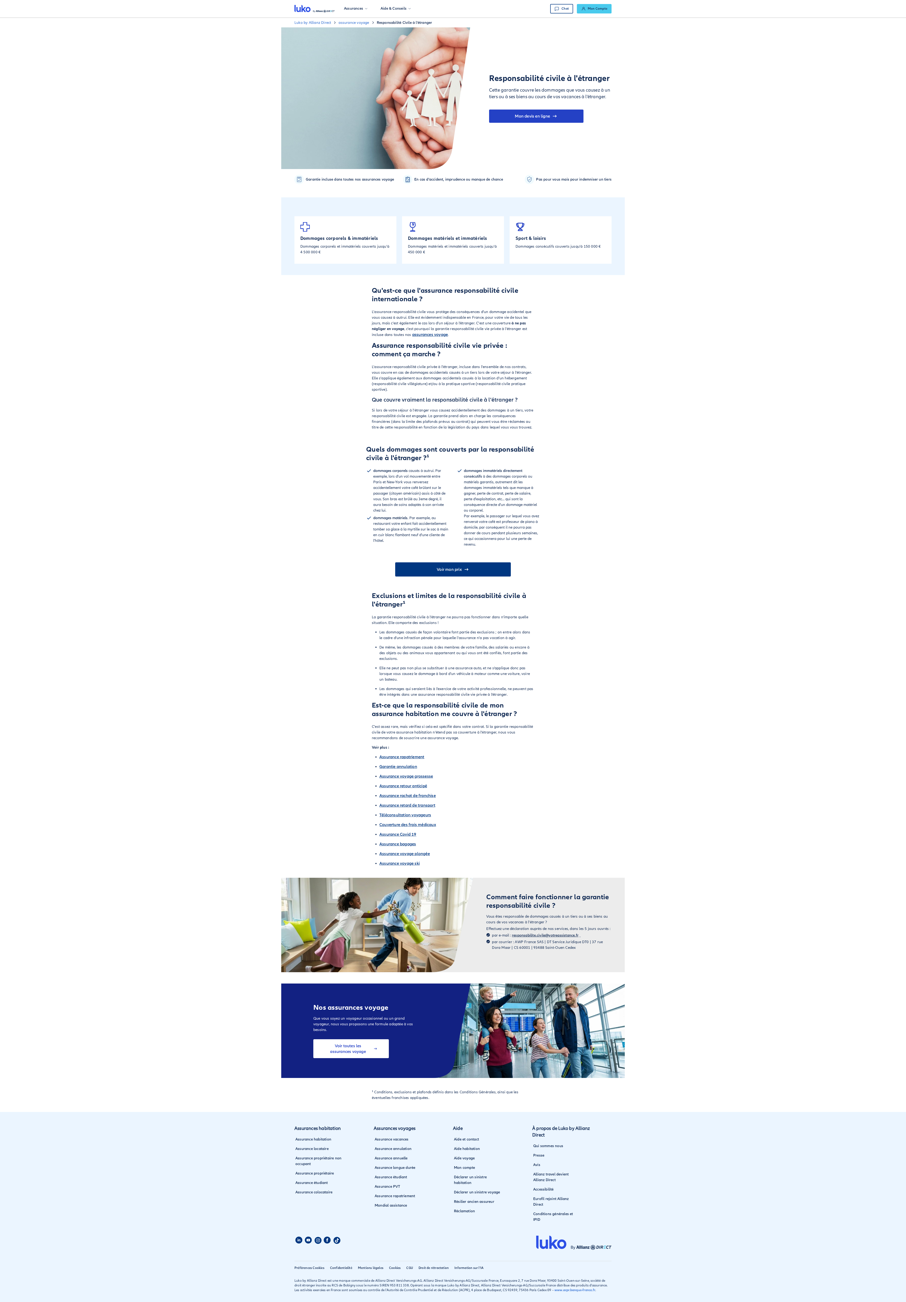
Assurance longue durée (395, 1167)
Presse (538, 1155)
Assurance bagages (397, 844)
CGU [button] (409, 1268)
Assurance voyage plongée (404, 853)
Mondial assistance (391, 1205)
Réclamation (464, 1211)
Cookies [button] (395, 1268)
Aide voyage (464, 1158)
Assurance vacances (392, 1139)
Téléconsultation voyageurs (405, 815)
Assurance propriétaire (314, 1173)
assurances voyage (430, 334)
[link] (594, 8)
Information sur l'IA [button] (468, 1268)
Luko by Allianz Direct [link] (312, 22)
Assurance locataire (312, 1148)
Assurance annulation (393, 1148)
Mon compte (464, 1167)
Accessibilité (543, 1189)
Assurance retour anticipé (403, 786)
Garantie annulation (398, 766)
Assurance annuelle (391, 1158)
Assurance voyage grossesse (406, 776)
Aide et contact (466, 1139)
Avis (536, 1164)
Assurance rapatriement (401, 756)
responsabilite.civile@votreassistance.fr (545, 935)
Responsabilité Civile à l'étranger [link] (404, 22)
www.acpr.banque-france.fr (574, 1290)
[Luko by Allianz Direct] (314, 9)
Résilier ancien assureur (474, 1201)
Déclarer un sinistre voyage (477, 1192)
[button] (355, 9)
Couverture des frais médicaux (407, 824)
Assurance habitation (313, 1139)
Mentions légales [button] (370, 1268)
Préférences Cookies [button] (309, 1268)
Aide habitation (467, 1148)
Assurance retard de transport (407, 805)
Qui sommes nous (548, 1146)
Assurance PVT (387, 1186)
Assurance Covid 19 (397, 834)
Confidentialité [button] (341, 1268)
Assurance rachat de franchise (407, 795)
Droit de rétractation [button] (434, 1268)
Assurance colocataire (313, 1192)
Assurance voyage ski (399, 863)
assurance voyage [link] (354, 22)
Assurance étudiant (311, 1182)
